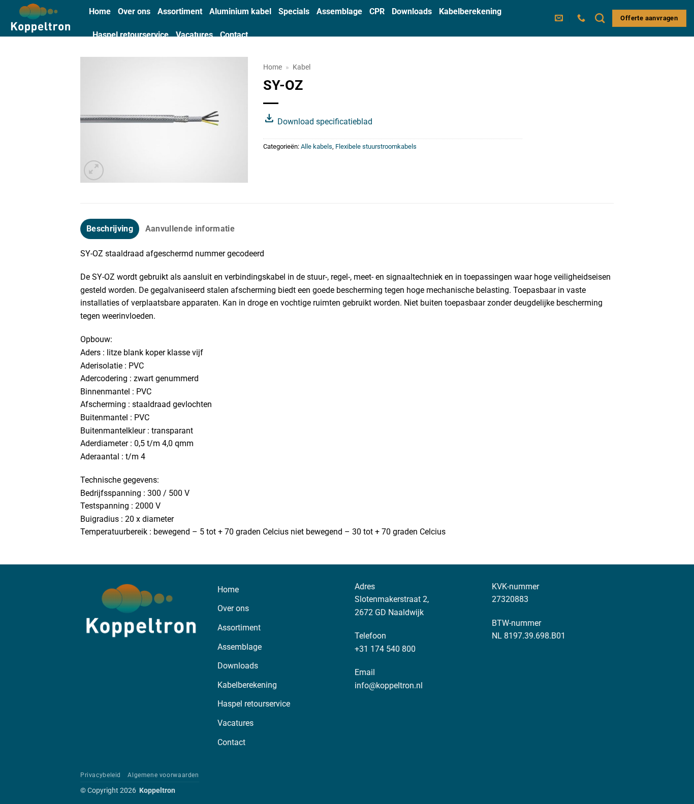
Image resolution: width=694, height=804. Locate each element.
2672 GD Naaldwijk (389, 612)
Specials (293, 11)
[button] (94, 170)
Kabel (301, 67)
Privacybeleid (100, 775)
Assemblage (339, 11)
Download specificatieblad (317, 121)
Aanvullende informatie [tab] (190, 228)
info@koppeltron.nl (389, 685)
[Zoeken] (600, 18)
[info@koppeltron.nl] (560, 18)
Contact (234, 35)
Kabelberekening (470, 11)
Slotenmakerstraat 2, (392, 599)
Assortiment (179, 11)
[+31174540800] (582, 18)
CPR (377, 11)
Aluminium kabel (240, 11)
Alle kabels (316, 146)
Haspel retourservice (130, 35)
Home (100, 11)
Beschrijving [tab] (109, 228)
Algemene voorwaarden (163, 775)
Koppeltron (157, 790)
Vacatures (194, 35)
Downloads (412, 11)
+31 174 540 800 (385, 649)
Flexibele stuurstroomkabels (376, 146)
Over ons (134, 11)
